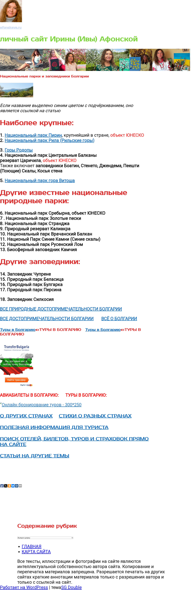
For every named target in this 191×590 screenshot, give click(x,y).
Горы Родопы (19, 150)
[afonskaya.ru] (11, 20)
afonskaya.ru (11, 27)
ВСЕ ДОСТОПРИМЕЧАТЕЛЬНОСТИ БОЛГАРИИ (47, 318)
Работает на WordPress (24, 587)
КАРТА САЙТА (36, 551)
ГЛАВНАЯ (31, 546)
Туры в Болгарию (17, 329)
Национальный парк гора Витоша (40, 180)
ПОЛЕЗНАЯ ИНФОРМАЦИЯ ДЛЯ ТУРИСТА (54, 427)
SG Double (71, 587)
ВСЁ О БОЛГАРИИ (119, 318)
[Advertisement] (16, 502)
